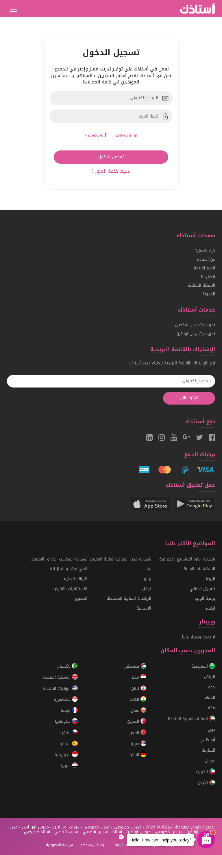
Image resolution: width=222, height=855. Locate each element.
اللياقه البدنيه (75, 579)
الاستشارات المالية (199, 569)
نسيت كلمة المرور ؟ (111, 171)
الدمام (209, 697)
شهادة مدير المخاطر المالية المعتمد (120, 559)
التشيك (65, 733)
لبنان (135, 688)
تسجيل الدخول (111, 157)
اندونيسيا (63, 755)
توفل (146, 589)
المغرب (133, 733)
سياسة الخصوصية (59, 845)
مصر (136, 677)
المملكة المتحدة (57, 677)
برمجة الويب (205, 598)
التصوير (81, 598)
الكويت (202, 772)
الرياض (209, 677)
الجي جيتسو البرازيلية (68, 569)
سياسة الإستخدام (94, 845)
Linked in (125, 135)
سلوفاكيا (63, 722)
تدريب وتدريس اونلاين (195, 334)
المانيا (135, 755)
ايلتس (209, 608)
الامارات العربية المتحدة (188, 719)
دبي (211, 729)
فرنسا (66, 710)
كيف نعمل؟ (205, 251)
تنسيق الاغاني (202, 589)
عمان (135, 710)
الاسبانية (143, 608)
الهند (135, 699)
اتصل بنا (208, 277)
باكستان (64, 666)
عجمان (210, 761)
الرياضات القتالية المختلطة (129, 598)
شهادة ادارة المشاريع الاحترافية (187, 559)
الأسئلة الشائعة (201, 285)
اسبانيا (66, 744)
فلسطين (132, 666)
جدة (211, 687)
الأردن (203, 783)
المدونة (208, 294)
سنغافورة (63, 699)
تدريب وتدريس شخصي (195, 325)
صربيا (135, 744)
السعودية (200, 666)
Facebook (94, 135)
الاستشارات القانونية (69, 589)
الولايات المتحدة (57, 688)
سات (147, 569)
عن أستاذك (205, 259)
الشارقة (208, 750)
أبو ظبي (207, 740)
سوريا (66, 766)
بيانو (147, 579)
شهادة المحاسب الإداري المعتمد (59, 559)
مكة (211, 708)
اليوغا (210, 579)
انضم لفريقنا (204, 268)
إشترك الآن (189, 398)
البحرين (133, 722)
